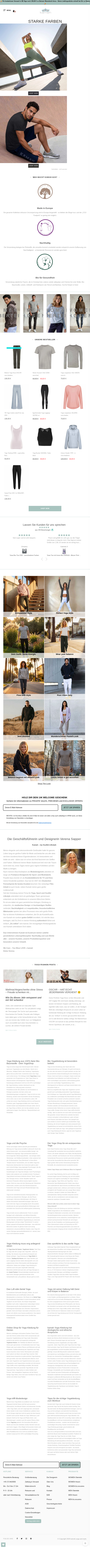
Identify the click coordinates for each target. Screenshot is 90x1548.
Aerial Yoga (37, 1297)
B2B (48, 1495)
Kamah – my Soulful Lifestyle (44, 845)
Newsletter (29, 1517)
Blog (48, 1486)
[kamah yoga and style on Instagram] (26, 1539)
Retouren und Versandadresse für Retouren (32, 1495)
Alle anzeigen (45, 1042)
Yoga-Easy (33, 1076)
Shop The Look (43, 690)
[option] (23, 1003)
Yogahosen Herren (28, 1249)
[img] (44, 527)
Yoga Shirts (31, 1256)
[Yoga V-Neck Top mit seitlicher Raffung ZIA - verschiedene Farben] (64, 551)
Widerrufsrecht (30, 1486)
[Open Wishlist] (3, 1545)
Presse (49, 1499)
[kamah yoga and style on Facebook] (17, 1539)
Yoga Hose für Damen (15, 1249)
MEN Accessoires (74, 1499)
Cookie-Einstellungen (32, 1512)
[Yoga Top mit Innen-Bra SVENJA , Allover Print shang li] (24, 551)
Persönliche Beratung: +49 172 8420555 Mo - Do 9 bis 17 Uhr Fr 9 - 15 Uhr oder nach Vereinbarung (11, 1486)
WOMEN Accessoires (76, 1486)
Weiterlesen (11, 1030)
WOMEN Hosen (74, 1482)
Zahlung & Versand (32, 1482)
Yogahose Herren (12, 1342)
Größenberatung (31, 1477)
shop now (45, 508)
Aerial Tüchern (13, 1272)
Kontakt (49, 1490)
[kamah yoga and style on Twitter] (21, 1539)
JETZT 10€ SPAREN (71, 807)
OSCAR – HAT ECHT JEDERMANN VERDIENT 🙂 (65, 991)
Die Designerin (52, 1477)
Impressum (51, 1508)
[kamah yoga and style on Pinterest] (31, 1539)
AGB (27, 1504)
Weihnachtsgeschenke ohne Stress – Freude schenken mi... (24, 991)
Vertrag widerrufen (33, 1521)
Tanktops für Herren (17, 1258)
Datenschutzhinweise (45, 823)
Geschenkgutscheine (54, 1504)
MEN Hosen (72, 1495)
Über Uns (50, 1482)
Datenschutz (29, 1508)
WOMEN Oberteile (75, 1477)
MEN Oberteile (73, 1490)
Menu (9, 10)
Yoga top (13, 1422)
